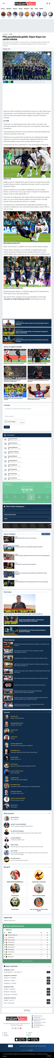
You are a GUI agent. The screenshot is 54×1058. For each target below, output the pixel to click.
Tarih (36, 8)
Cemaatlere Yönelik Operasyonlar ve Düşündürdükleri (25, 786)
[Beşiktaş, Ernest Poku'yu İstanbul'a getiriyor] (15, 355)
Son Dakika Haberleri (39, 1025)
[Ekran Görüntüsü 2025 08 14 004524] (27, 271)
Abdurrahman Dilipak (17, 723)
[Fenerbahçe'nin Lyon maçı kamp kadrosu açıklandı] (15, 390)
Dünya (20, 8)
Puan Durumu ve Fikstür (39, 1022)
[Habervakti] (25, 3)
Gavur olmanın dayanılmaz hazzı (19, 860)
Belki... (12, 732)
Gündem (8, 8)
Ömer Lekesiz (14, 844)
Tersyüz (13, 738)
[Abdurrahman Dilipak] (6, 724)
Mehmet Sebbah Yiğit (16, 743)
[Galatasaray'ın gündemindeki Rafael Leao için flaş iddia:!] (39, 372)
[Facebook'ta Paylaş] (4, 82)
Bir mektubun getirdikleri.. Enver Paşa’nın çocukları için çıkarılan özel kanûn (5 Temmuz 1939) (29, 853)
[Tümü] (49, 712)
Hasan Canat (14, 730)
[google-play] (33, 1039)
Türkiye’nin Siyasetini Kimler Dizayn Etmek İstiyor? (24, 752)
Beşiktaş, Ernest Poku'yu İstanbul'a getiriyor (14, 363)
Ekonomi (26, 8)
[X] (15, 1028)
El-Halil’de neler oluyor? (17, 793)
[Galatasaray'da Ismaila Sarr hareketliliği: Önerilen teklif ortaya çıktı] (39, 390)
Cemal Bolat (14, 805)
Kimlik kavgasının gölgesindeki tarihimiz (22, 826)
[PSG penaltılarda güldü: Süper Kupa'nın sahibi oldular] (27, 65)
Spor (32, 8)
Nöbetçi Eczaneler (38, 1016)
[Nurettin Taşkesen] (6, 792)
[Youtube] (20, 1028)
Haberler (5, 34)
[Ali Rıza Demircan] (6, 838)
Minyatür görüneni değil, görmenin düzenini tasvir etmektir (27, 846)
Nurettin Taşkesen (16, 791)
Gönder (7, 427)
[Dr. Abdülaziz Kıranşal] (6, 832)
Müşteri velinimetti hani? (17, 718)
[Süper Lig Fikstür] (49, 966)
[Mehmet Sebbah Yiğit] (6, 744)
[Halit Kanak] (6, 852)
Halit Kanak (14, 850)
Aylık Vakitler (8, 501)
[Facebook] (13, 1028)
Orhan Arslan (15, 817)
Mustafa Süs (14, 716)
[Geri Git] (4, 3)
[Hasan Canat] (6, 731)
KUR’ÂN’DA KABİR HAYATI (17, 840)
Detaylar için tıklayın (27, 961)
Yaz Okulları (14, 807)
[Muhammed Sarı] (6, 751)
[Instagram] (18, 1028)
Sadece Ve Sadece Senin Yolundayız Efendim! (23, 766)
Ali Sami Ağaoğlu (15, 858)
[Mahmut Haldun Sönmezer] (6, 825)
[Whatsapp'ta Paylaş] (9, 82)
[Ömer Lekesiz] (6, 845)
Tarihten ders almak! (16, 725)
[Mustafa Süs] (6, 717)
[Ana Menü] (47, 3)
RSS (11, 1046)
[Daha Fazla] (12, 82)
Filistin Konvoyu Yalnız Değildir (19, 779)
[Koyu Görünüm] (49, 3)
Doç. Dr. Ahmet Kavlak (17, 771)
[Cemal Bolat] (6, 806)
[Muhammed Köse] (6, 785)
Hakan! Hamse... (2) (16, 759)
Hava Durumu (37, 1017)
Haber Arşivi (37, 1027)
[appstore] (20, 1039)
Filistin (41, 8)
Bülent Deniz (14, 757)
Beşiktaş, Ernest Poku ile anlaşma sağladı (37, 363)
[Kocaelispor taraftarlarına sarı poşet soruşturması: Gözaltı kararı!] (15, 372)
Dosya (3, 8)
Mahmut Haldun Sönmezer (18, 824)
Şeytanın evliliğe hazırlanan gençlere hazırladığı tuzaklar (26, 833)
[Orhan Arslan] (6, 818)
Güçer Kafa (14, 736)
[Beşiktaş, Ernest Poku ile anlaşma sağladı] (39, 355)
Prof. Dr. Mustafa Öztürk (18, 798)
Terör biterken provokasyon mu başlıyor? (22, 745)
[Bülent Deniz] (6, 758)
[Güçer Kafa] (6, 737)
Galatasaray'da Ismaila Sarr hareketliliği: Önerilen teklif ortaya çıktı (37, 399)
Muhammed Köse (15, 784)
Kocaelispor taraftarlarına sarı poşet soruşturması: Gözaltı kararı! (12, 381)
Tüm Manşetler (37, 1023)
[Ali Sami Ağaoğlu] (6, 859)
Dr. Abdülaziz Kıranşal (17, 831)
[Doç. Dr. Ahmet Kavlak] (6, 772)
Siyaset (15, 8)
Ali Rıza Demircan (16, 838)
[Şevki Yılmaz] (6, 765)
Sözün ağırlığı (14, 819)
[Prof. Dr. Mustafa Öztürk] (6, 799)
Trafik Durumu (37, 1020)
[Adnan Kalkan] (6, 778)
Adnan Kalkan (15, 777)
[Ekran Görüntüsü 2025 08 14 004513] (27, 226)
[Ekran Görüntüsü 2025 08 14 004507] (27, 162)
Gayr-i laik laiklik (15, 773)
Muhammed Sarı (15, 750)
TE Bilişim (30, 1050)
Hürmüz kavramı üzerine (17, 800)
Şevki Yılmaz (14, 764)
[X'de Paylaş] (6, 82)
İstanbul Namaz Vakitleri (39, 1019)
